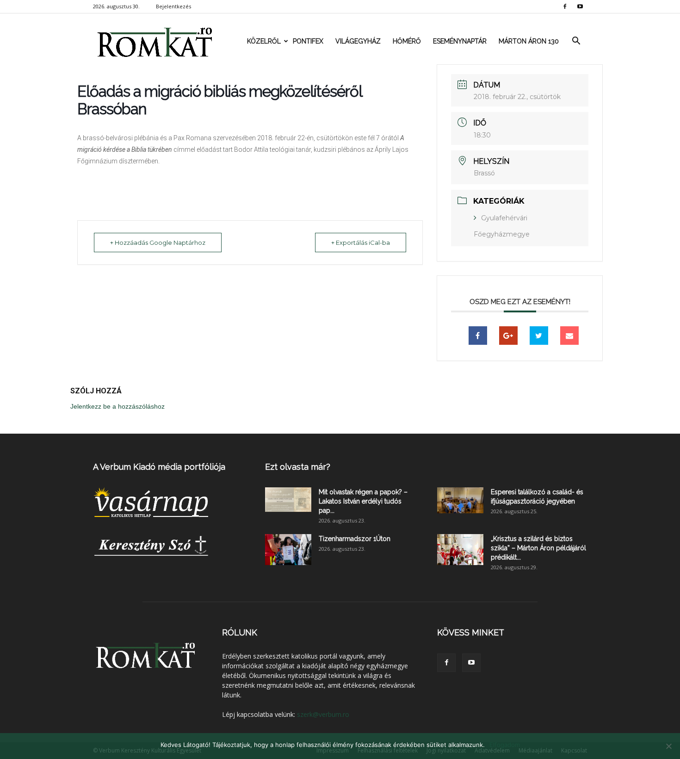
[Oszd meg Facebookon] (478, 335)
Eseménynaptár (460, 41)
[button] (576, 41)
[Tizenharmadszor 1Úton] (288, 549)
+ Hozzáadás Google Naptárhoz (157, 242)
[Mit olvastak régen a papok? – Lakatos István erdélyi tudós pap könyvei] (288, 499)
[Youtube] (580, 6)
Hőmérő (407, 41)
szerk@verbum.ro (323, 714)
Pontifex (308, 41)
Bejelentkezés (173, 6)
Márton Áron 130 (529, 41)
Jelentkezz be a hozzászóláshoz (117, 406)
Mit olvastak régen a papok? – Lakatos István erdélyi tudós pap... (363, 501)
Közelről (264, 41)
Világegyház (358, 41)
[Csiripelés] (539, 335)
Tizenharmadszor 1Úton (354, 538)
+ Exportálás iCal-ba (360, 242)
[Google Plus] (508, 335)
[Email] (569, 335)
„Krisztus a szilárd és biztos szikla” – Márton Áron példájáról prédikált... (538, 548)
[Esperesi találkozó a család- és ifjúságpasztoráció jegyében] (460, 500)
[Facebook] (565, 6)
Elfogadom (504, 744)
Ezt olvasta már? (297, 467)
